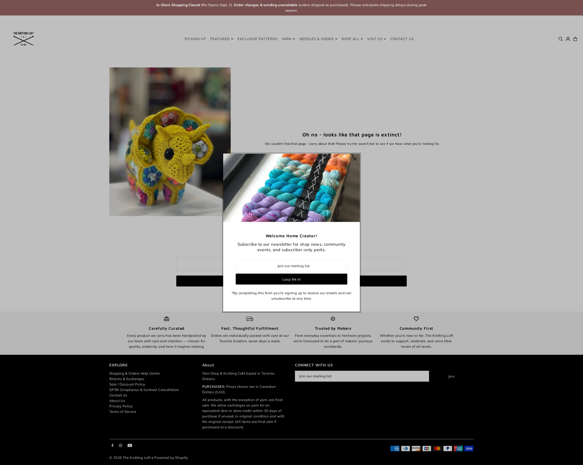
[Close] (355, 159)
